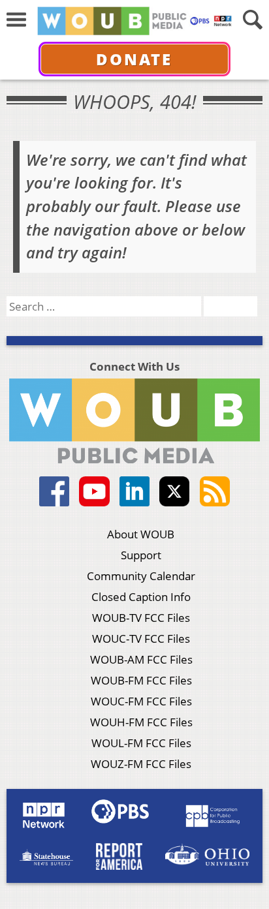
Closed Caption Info (141, 596)
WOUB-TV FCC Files (141, 617)
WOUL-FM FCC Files (141, 742)
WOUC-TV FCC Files (141, 638)
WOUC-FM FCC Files (141, 701)
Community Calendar (141, 575)
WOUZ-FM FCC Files (141, 763)
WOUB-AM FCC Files (141, 659)
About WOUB (140, 534)
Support (141, 554)
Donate (134, 59)
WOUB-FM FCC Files (141, 680)
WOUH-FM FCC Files (141, 722)
